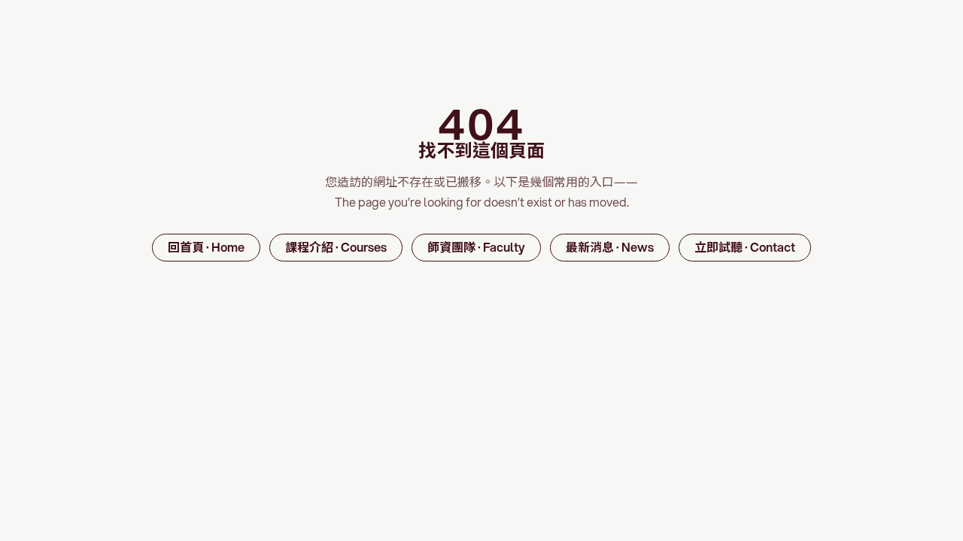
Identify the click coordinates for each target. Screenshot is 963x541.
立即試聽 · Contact (744, 246)
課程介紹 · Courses (336, 246)
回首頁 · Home (206, 246)
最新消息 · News (610, 246)
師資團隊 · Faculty (476, 246)
